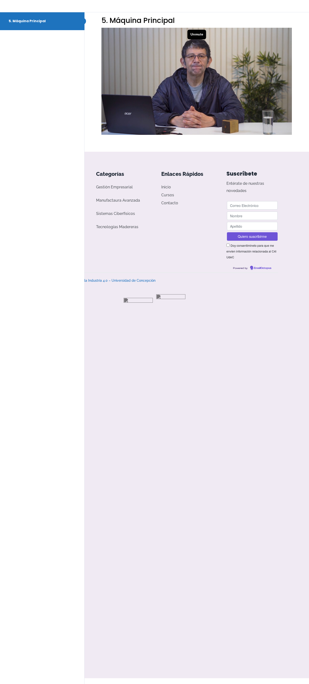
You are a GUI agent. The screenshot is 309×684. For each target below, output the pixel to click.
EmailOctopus (262, 268)
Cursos (167, 195)
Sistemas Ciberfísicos (115, 213)
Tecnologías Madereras (117, 227)
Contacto (169, 203)
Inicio (166, 187)
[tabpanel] (196, 81)
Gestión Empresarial (114, 187)
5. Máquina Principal (27, 21)
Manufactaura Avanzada (118, 200)
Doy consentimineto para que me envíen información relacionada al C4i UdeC (251, 251)
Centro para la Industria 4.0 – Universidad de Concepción (109, 280)
